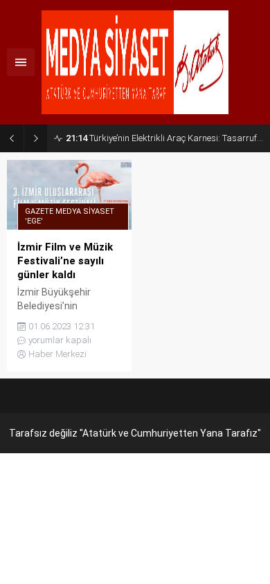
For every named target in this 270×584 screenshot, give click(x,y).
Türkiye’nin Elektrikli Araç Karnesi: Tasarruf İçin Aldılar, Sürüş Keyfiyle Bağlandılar (164, 138)
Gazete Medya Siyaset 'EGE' (69, 216)
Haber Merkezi (57, 354)
